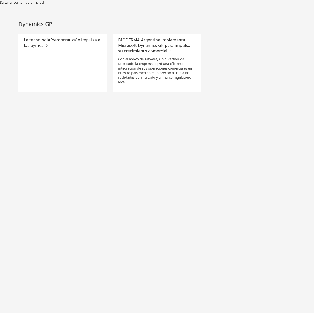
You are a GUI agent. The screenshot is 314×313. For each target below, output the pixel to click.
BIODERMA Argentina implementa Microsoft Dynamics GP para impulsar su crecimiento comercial (155, 45)
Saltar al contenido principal (22, 2)
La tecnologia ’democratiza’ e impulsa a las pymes (62, 42)
